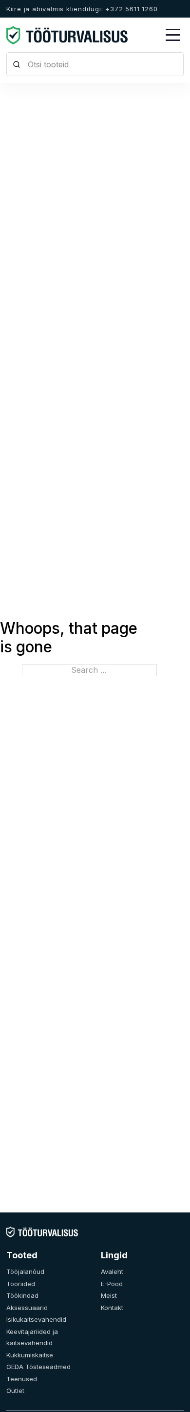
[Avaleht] (42, 1231)
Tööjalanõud (25, 1271)
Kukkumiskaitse (29, 1355)
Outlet (15, 1390)
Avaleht (112, 1271)
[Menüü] (173, 35)
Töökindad (22, 1295)
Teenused (21, 1379)
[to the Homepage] (67, 35)
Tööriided (20, 1284)
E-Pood (112, 1284)
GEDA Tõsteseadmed (38, 1367)
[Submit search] (16, 64)
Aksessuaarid (27, 1307)
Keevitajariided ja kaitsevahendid (32, 1337)
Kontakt (112, 1307)
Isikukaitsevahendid (36, 1319)
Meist (109, 1295)
